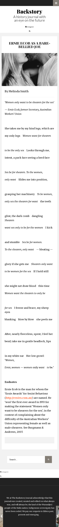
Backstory (29, 11)
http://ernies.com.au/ (19, 397)
